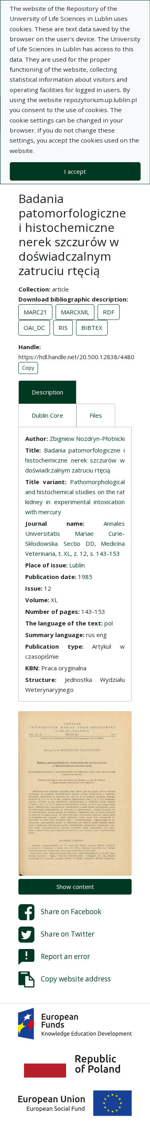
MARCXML (75, 312)
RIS (63, 328)
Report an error (65, 956)
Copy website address (76, 978)
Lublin (77, 565)
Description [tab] (47, 392)
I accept (75, 171)
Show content (75, 887)
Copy (28, 367)
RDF (108, 312)
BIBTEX (91, 328)
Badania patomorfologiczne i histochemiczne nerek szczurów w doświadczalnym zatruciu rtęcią (75, 460)
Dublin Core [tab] (47, 415)
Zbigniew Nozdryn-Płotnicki (87, 438)
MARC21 (35, 312)
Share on (71, 911)
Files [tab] (96, 415)
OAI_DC (34, 328)
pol (108, 623)
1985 (85, 577)
